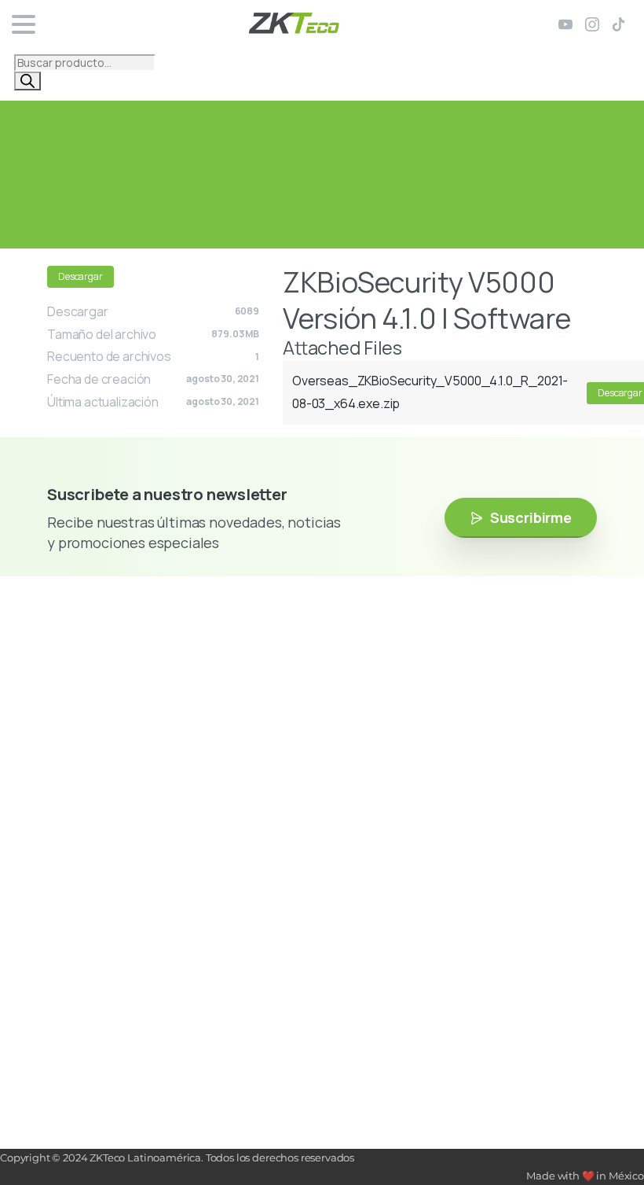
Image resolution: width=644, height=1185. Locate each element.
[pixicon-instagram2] (12, 711)
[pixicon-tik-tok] (106, 711)
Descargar (80, 276)
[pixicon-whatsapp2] (129, 711)
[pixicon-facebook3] (35, 711)
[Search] (27, 81)
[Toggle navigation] (23, 24)
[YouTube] (565, 24)
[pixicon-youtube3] (59, 711)
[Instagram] (592, 24)
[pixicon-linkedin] (82, 711)
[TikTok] (619, 24)
